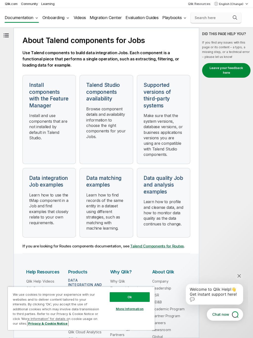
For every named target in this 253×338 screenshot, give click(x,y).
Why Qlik (117, 281)
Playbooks (172, 17)
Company (160, 281)
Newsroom (161, 330)
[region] (81, 308)
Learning (47, 4)
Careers (159, 323)
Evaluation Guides (142, 17)
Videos (80, 17)
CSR (155, 295)
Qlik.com (11, 4)
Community (29, 4)
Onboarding (53, 17)
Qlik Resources (199, 4)
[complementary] (226, 183)
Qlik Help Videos (40, 281)
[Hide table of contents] (6, 35)
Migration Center (106, 17)
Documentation (19, 17)
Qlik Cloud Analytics (85, 332)
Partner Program (166, 316)
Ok (129, 297)
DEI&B (157, 302)
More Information (130, 309)
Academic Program (168, 309)
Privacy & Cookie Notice (47, 323)
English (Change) (231, 4)
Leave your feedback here (226, 70)
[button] (235, 17)
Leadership (161, 288)
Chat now (220, 314)
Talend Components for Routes (157, 246)
